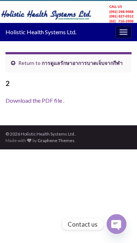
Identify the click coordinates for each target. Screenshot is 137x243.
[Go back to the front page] (68, 11)
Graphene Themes (56, 140)
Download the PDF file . (34, 100)
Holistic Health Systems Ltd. (40, 31)
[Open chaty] (116, 224)
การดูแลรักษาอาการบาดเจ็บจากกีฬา (82, 63)
